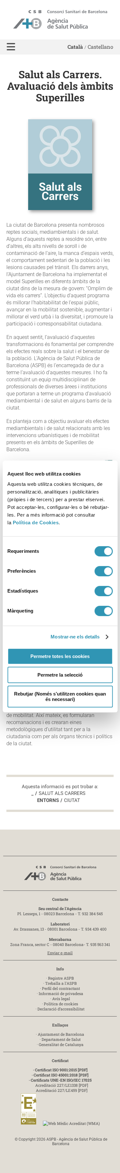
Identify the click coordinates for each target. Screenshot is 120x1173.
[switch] (103, 571)
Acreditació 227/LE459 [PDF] (61, 1090)
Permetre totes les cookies (60, 656)
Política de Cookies (36, 522)
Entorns (48, 800)
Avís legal (61, 998)
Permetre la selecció (60, 675)
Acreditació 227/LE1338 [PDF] (61, 1085)
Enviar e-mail (60, 952)
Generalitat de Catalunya (61, 1044)
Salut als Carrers (62, 793)
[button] (11, 47)
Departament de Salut (61, 1039)
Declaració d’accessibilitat (60, 1008)
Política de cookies (61, 1003)
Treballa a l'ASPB (61, 983)
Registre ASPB (61, 978)
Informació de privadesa (61, 993)
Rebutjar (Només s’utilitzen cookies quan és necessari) (60, 696)
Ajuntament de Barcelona (61, 1034)
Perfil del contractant (61, 988)
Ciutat (72, 800)
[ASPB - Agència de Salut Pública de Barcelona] (60, 875)
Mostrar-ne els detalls (75, 636)
